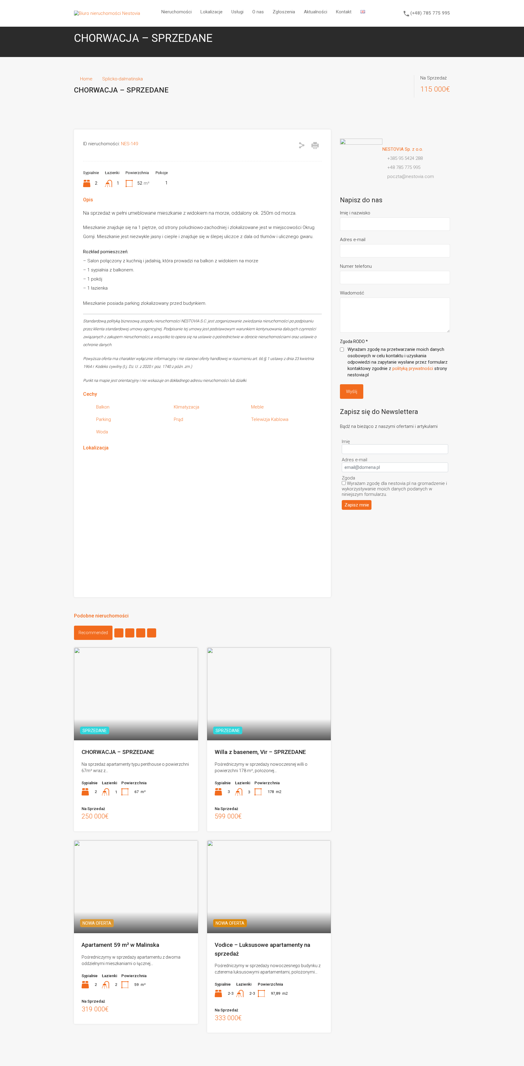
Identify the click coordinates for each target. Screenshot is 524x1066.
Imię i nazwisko (355, 213)
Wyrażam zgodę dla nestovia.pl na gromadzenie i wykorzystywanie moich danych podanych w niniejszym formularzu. (394, 489)
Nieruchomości (176, 12)
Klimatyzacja (186, 407)
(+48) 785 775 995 (430, 13)
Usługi (237, 12)
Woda (102, 432)
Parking (103, 419)
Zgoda (348, 478)
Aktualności (315, 12)
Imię (346, 441)
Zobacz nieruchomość (135, 721)
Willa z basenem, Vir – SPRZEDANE (260, 751)
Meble (257, 407)
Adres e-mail (352, 239)
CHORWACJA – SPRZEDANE (118, 751)
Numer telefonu (356, 266)
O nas (258, 12)
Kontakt (343, 12)
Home (86, 79)
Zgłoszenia (284, 12)
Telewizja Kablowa (269, 419)
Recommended (93, 632)
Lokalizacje (211, 12)
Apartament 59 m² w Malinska (120, 944)
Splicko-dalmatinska (122, 79)
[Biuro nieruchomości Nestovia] (107, 13)
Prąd (178, 419)
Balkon (102, 407)
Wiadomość (352, 293)
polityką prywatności (412, 368)
